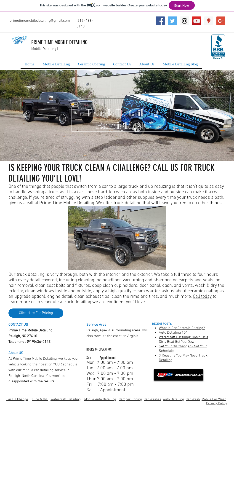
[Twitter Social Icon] (172, 20)
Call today (202, 296)
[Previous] (25, 115)
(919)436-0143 (39, 342)
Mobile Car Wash (214, 399)
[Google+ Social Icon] (220, 20)
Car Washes (152, 399)
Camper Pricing (130, 399)
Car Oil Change (17, 399)
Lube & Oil (40, 399)
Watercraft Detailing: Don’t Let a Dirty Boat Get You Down (183, 339)
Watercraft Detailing (66, 399)
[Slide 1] (117, 152)
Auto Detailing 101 (173, 332)
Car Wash (193, 399)
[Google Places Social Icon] (208, 20)
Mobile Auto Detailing (100, 399)
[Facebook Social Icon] (160, 20)
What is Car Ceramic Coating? (182, 328)
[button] (117, 238)
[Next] (209, 115)
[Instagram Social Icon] (184, 20)
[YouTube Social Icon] (196, 20)
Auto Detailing (173, 399)
